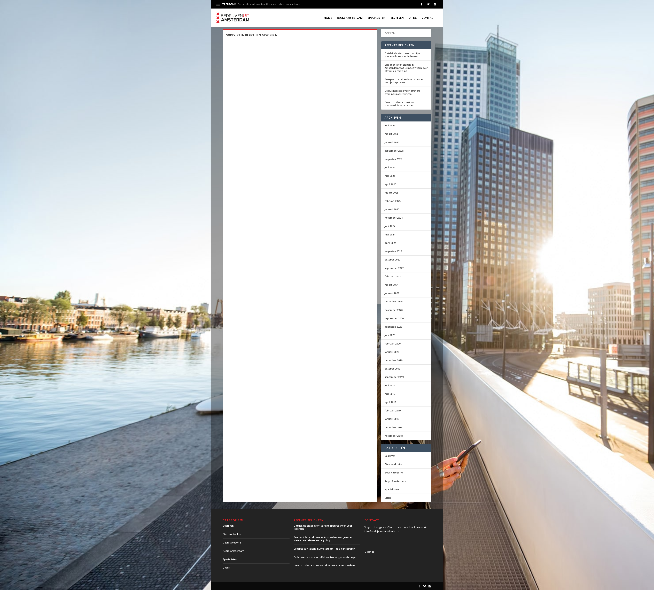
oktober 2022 (392, 259)
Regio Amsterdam (350, 18)
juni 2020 (390, 335)
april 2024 (390, 242)
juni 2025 (390, 167)
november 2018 (394, 435)
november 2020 (394, 310)
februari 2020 (393, 343)
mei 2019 (390, 393)
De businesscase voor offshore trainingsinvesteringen (402, 92)
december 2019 (393, 360)
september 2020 (394, 318)
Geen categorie (394, 472)
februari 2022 (393, 276)
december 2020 (393, 301)
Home (328, 18)
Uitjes (413, 18)
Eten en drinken (394, 464)
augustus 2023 (393, 251)
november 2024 (394, 217)
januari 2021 (392, 293)
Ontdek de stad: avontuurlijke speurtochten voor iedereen (402, 55)
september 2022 (394, 268)
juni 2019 (390, 385)
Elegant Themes (251, 586)
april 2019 (390, 402)
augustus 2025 (393, 159)
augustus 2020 (393, 326)
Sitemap (369, 551)
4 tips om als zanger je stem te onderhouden (262, 4)
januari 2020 (392, 352)
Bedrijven (397, 18)
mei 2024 (390, 234)
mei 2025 (390, 175)
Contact (428, 18)
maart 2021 (391, 284)
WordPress (295, 586)
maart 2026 (391, 133)
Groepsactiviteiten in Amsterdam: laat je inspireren (405, 81)
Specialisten (376, 18)
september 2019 (394, 377)
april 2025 (390, 184)
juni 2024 (390, 226)
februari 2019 (393, 410)
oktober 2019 (392, 368)
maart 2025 (391, 192)
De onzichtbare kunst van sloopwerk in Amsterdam (400, 104)
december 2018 (393, 427)
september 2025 (394, 150)
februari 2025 (393, 201)
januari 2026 (392, 142)
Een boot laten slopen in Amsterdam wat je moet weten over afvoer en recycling (406, 67)
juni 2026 (390, 125)
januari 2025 (392, 209)
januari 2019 (392, 418)
